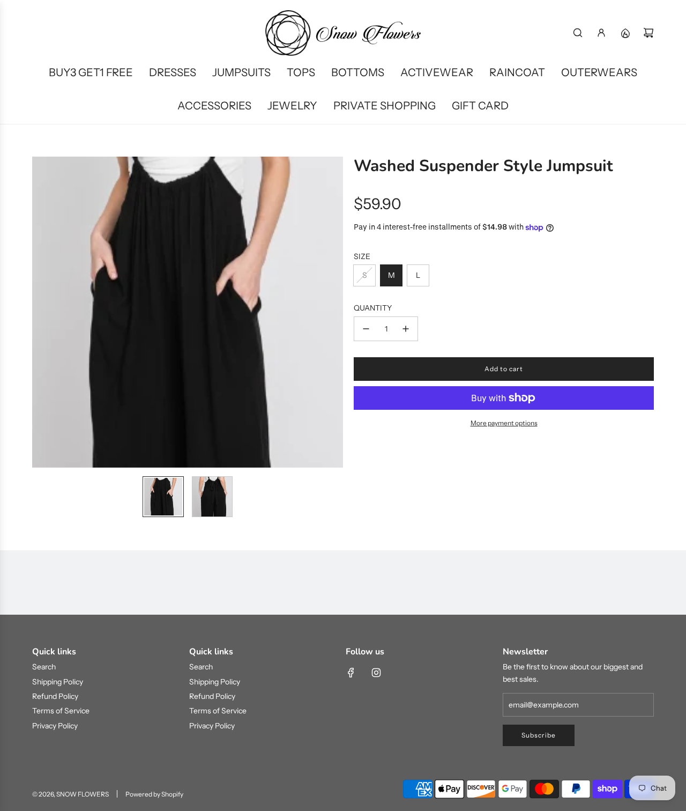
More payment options (504, 423)
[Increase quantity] (405, 329)
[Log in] (601, 33)
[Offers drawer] (625, 33)
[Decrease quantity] (366, 329)
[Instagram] (376, 672)
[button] (40, 312)
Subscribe (538, 735)
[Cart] (648, 33)
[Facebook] (351, 672)
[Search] (578, 33)
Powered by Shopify (154, 794)
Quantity (373, 308)
